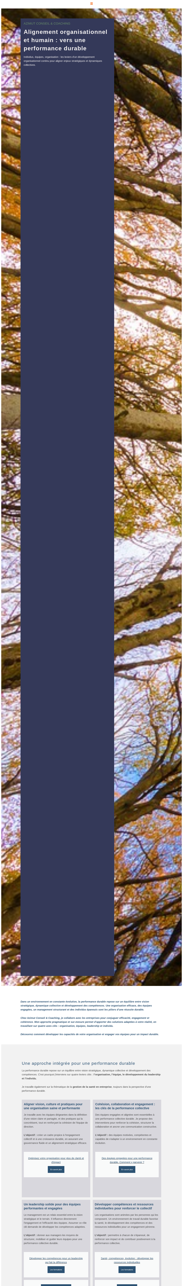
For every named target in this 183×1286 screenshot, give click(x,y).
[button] (91, 3)
